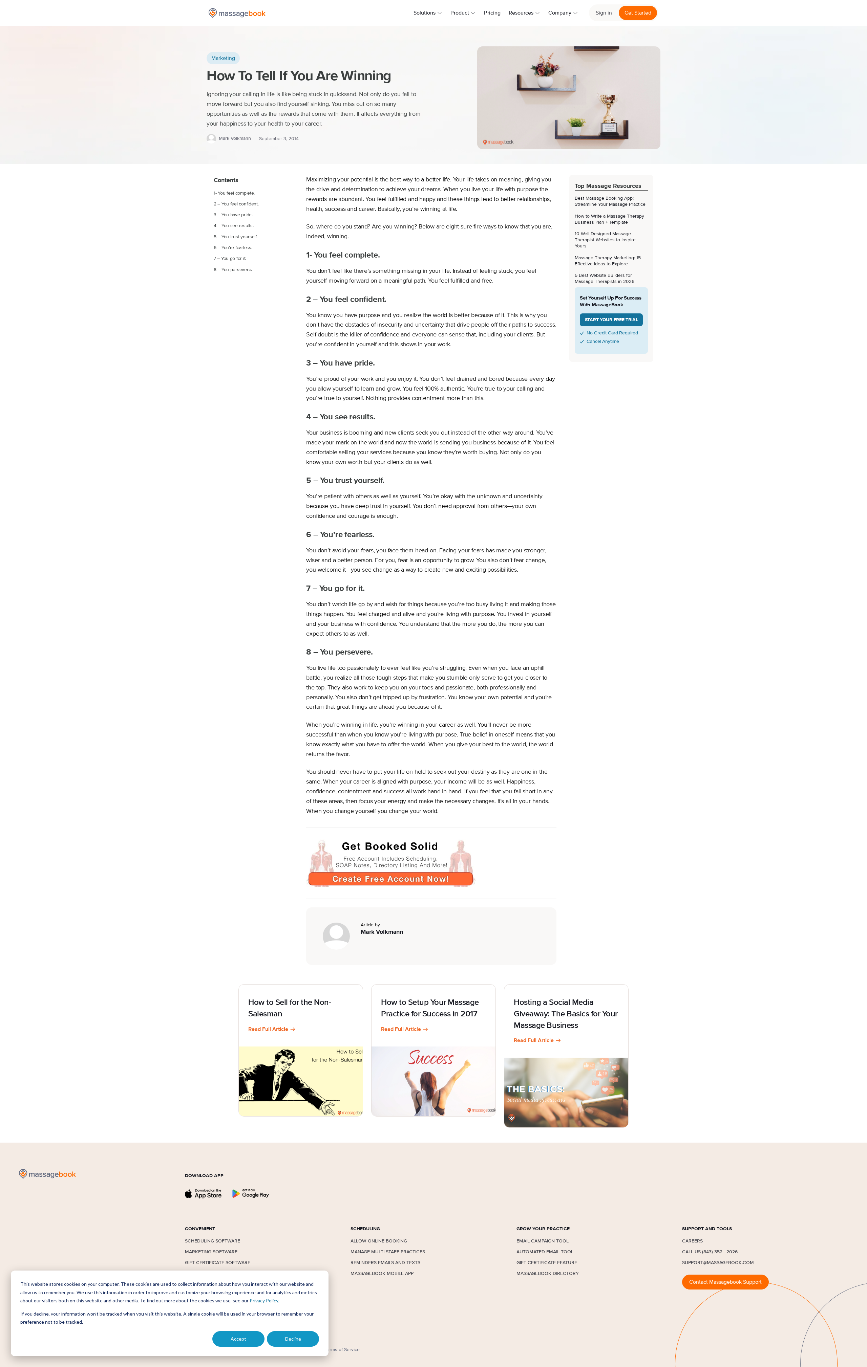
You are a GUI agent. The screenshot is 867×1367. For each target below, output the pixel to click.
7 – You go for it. (230, 258)
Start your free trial (611, 319)
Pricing (492, 13)
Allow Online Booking (379, 1241)
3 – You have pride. (233, 215)
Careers (692, 1241)
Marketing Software (211, 1252)
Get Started (638, 13)
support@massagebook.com (718, 1262)
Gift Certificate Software (217, 1262)
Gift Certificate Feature (546, 1262)
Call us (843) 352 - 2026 (710, 1252)
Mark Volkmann (235, 138)
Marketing (223, 58)
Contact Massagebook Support (725, 1282)
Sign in (604, 13)
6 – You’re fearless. (233, 247)
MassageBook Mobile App (382, 1273)
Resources (521, 13)
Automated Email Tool (544, 1252)
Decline (293, 1339)
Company (559, 13)
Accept (238, 1339)
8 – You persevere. (233, 269)
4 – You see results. (233, 226)
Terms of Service (342, 1349)
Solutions (425, 13)
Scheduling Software (212, 1241)
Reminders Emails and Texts (385, 1262)
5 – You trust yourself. (235, 237)
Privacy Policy (264, 1300)
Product (459, 13)
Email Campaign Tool (542, 1241)
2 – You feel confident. (236, 204)
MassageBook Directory (547, 1273)
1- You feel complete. (234, 193)
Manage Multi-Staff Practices (388, 1252)
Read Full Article (268, 1029)
